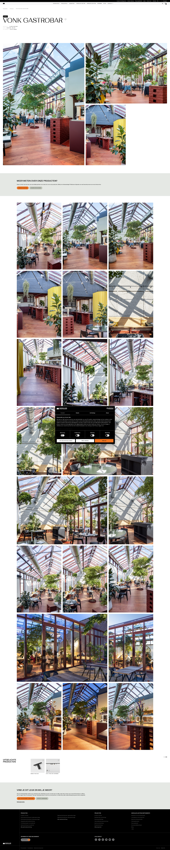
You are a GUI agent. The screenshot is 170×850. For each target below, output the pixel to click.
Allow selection (85, 440)
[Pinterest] (113, 839)
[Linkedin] (102, 839)
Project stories (98, 815)
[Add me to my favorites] (65, 19)
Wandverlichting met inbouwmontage (66, 817)
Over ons (158, 847)
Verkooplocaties (21, 802)
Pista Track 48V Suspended (52, 773)
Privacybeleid (23, 847)
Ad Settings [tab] (92, 413)
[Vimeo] (106, 839)
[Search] (163, 3)
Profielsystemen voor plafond (28, 823)
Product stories (24, 815)
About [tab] (107, 413)
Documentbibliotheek (136, 825)
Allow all (104, 440)
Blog (132, 827)
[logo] (4, 3)
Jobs (132, 829)
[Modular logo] (7, 844)
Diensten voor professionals (138, 815)
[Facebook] (99, 839)
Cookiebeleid (30, 847)
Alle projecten (98, 827)
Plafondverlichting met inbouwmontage (30, 819)
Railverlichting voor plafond (27, 825)
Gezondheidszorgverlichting (101, 821)
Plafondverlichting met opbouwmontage (30, 817)
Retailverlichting (99, 825)
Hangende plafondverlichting (28, 821)
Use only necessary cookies (66, 440)
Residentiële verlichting (100, 817)
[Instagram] (96, 839)
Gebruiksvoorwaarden (38, 847)
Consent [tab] (63, 413)
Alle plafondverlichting (26, 827)
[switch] (77, 435)
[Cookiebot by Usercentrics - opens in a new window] (107, 409)
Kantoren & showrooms (136, 819)
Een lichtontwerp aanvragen (26, 798)
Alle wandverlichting (62, 819)
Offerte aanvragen (42, 798)
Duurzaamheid (134, 823)
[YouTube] (109, 839)
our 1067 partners (64, 419)
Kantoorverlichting (99, 823)
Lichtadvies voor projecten (137, 817)
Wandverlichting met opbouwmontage (67, 815)
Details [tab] (77, 413)
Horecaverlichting (99, 819)
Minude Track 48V (35, 773)
